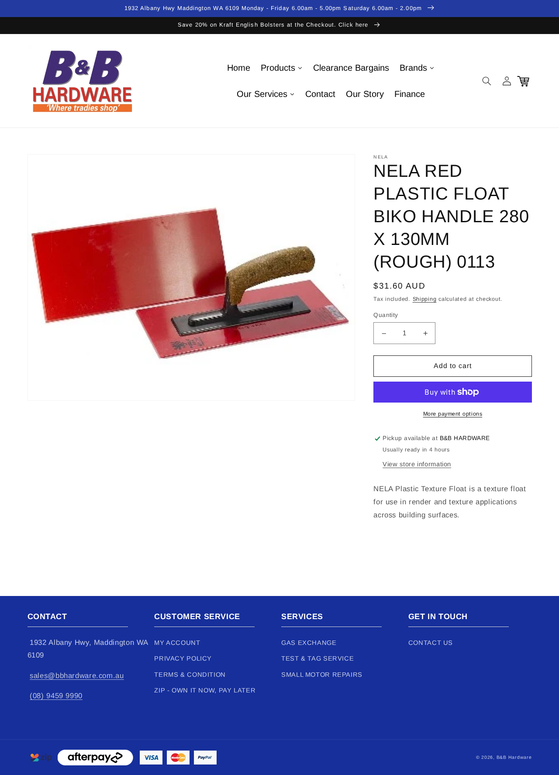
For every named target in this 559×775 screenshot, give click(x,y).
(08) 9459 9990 (56, 696)
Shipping (425, 299)
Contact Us (430, 642)
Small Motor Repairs (321, 674)
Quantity (385, 315)
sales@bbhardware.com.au (77, 676)
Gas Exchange (309, 642)
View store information (417, 464)
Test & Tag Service (317, 658)
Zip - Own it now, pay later (204, 690)
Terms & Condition (190, 674)
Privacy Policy (183, 658)
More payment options (453, 414)
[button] (487, 81)
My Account (177, 642)
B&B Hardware (514, 757)
